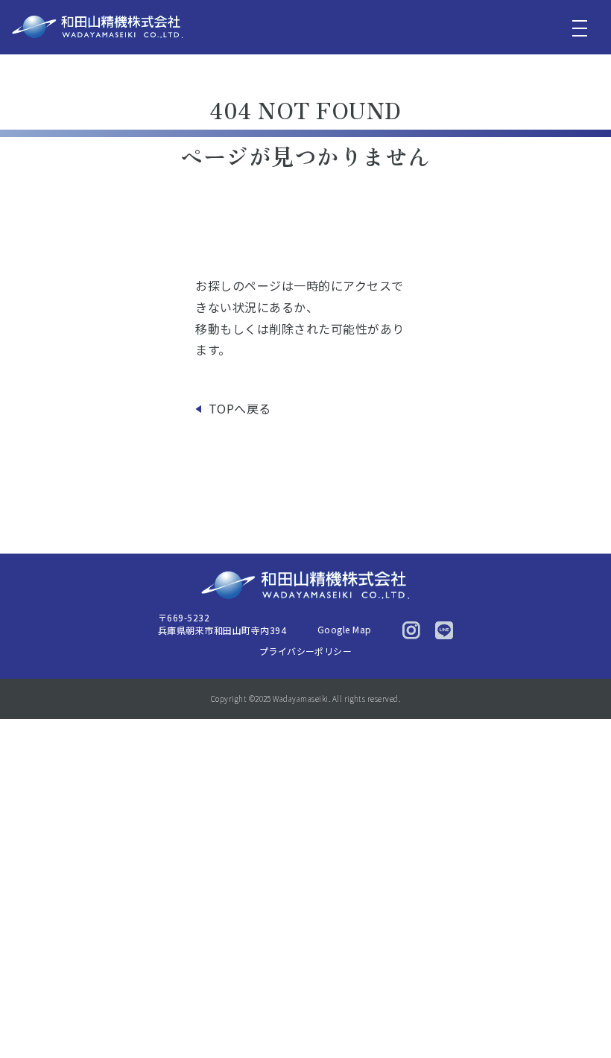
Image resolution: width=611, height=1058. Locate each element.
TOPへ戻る (239, 408)
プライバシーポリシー (305, 650)
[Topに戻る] (579, 1015)
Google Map (344, 629)
